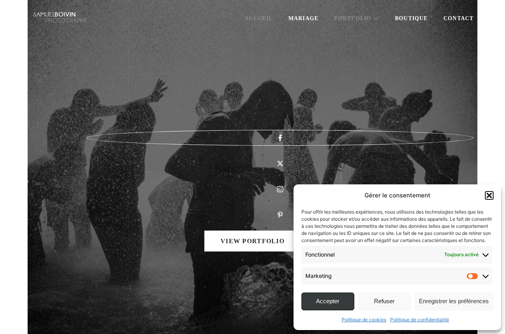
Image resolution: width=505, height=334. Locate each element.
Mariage (303, 18)
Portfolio (352, 18)
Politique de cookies (364, 320)
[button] (489, 195)
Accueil (259, 18)
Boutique (411, 18)
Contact (458, 18)
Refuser (384, 301)
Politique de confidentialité (419, 320)
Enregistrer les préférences (454, 301)
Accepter (327, 301)
